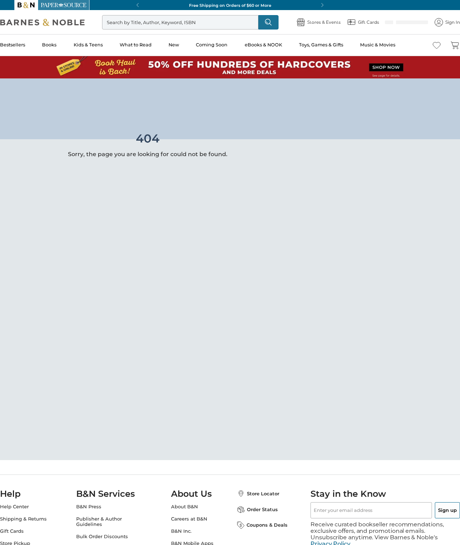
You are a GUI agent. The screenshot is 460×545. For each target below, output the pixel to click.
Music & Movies (387, 44)
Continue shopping (123, 138)
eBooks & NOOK (274, 44)
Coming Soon (223, 44)
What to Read (148, 44)
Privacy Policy (330, 537)
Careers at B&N (189, 519)
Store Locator (256, 493)
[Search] (277, 22)
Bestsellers (27, 44)
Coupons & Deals (259, 525)
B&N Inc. (181, 531)
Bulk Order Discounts (109, 536)
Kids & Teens (101, 44)
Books (63, 44)
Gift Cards (26, 531)
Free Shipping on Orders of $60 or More (230, 5)
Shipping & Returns (37, 519)
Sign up (430, 510)
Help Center (28, 506)
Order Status (255, 509)
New (185, 44)
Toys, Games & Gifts (331, 44)
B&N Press (96, 506)
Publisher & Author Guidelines (106, 521)
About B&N (184, 506)
